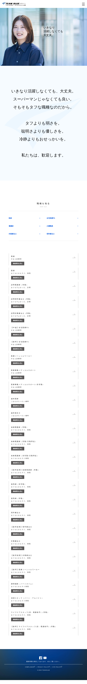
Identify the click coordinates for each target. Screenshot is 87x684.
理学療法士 (51, 234)
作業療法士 (13, 234)
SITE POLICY (56, 667)
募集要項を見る (17, 263)
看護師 (11, 226)
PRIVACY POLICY (43, 667)
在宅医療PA (51, 218)
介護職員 (50, 226)
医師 (10, 218)
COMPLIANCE (29, 667)
